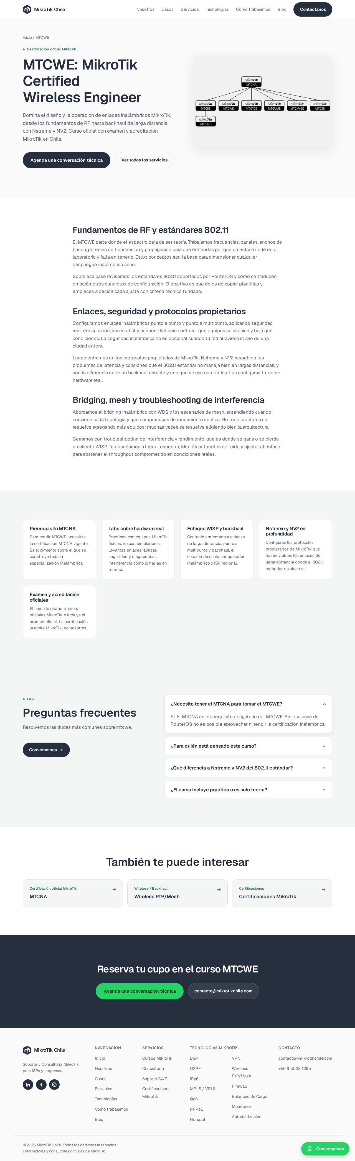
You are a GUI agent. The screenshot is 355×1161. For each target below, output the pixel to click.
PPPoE (196, 1109)
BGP (194, 1058)
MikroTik (98, 1151)
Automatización (247, 1116)
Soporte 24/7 (154, 1078)
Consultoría (153, 1068)
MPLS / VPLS (202, 1088)
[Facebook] (41, 1084)
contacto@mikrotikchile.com (223, 990)
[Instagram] (54, 1084)
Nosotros (145, 9)
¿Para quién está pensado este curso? (214, 746)
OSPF (195, 1068)
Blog (282, 9)
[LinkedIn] (28, 1084)
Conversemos (46, 749)
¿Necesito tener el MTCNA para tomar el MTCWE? (226, 704)
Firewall (239, 1086)
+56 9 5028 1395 (294, 1068)
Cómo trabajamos (253, 9)
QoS (194, 1098)
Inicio (27, 37)
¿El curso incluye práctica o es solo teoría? (219, 790)
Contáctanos (313, 9)
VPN (236, 1058)
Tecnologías (217, 9)
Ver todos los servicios (144, 160)
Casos (167, 9)
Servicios (190, 9)
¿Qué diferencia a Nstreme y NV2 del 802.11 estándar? (232, 768)
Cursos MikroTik (157, 1058)
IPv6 (194, 1078)
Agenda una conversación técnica (67, 160)
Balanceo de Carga (249, 1096)
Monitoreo (241, 1106)
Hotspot (198, 1119)
